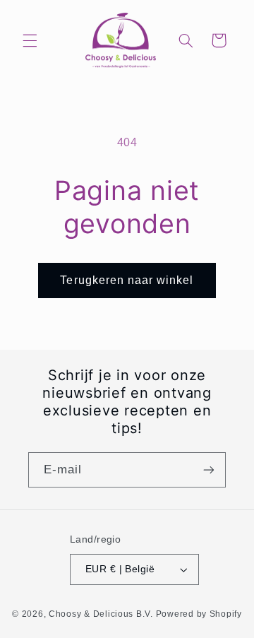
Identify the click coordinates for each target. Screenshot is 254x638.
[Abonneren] (209, 469)
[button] (29, 40)
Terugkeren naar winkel (126, 280)
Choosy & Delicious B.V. (101, 614)
